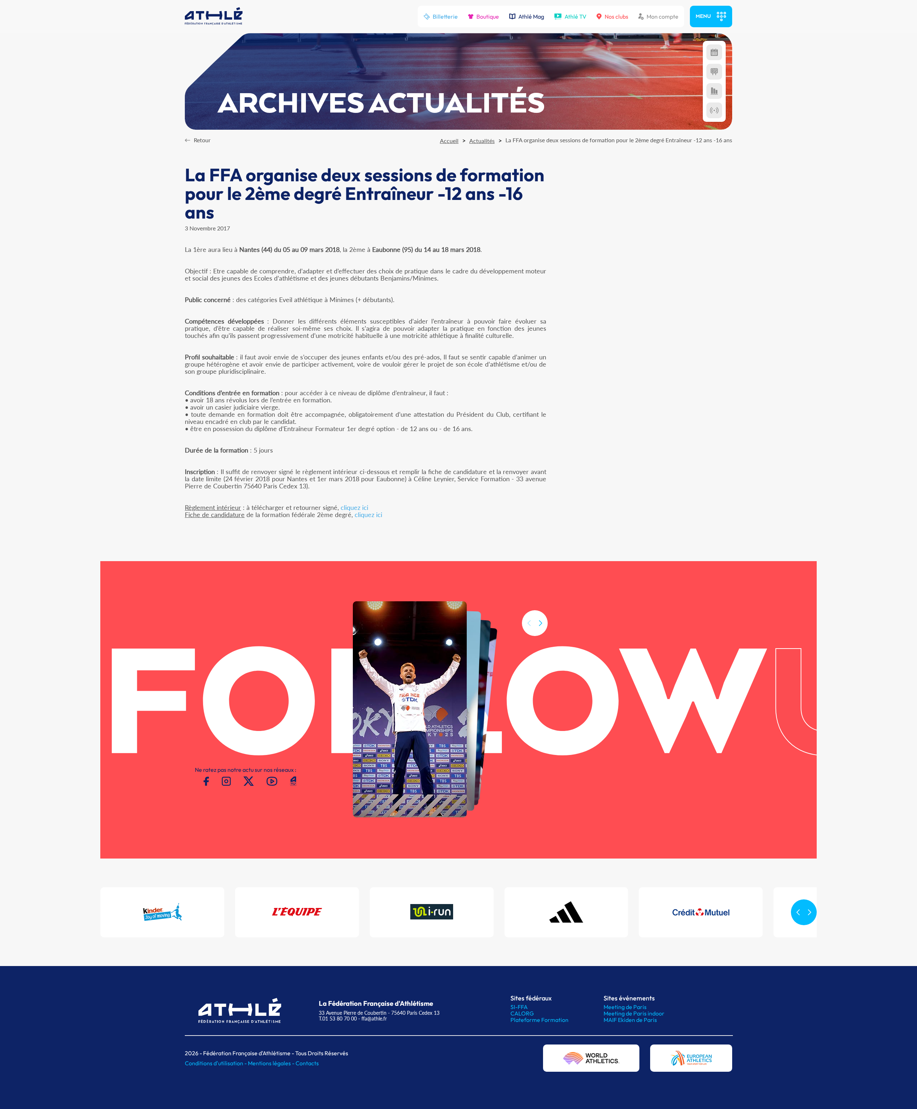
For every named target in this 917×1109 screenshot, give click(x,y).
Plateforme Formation (539, 1019)
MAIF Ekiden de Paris (630, 1019)
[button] (540, 623)
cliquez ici (354, 507)
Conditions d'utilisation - (216, 1063)
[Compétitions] (714, 52)
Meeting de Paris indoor (634, 1013)
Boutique (487, 16)
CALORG (522, 1013)
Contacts (307, 1063)
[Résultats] (714, 72)
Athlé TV (575, 16)
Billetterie (445, 16)
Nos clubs (616, 16)
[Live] (714, 110)
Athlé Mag (531, 16)
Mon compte (662, 16)
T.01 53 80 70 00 (338, 1018)
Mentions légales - (272, 1063)
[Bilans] (714, 91)
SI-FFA (519, 1006)
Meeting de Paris (625, 1006)
